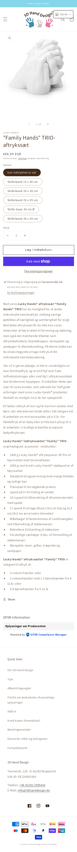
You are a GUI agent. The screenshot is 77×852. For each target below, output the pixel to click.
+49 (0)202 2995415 (32, 785)
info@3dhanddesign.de (34, 790)
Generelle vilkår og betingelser (27, 738)
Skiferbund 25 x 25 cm (22, 200)
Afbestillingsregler (19, 688)
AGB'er (11, 711)
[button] (5, 19)
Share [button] (11, 599)
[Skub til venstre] (29, 124)
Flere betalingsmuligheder (38, 271)
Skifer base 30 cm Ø (21, 209)
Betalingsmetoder (19, 729)
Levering (22, 158)
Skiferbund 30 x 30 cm (22, 218)
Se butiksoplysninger (20, 292)
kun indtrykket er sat (21, 172)
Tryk (10, 679)
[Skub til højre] (48, 124)
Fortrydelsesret (17, 748)
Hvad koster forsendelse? (23, 720)
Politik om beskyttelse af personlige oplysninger (31, 699)
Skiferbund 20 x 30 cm (22, 191)
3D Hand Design (34, 844)
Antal (6, 227)
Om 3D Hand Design (20, 670)
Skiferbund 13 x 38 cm (22, 182)
